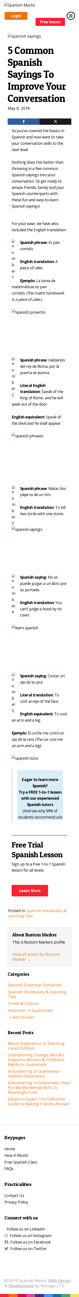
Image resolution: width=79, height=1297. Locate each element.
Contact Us (14, 1195)
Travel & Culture (23, 1003)
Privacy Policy (16, 1202)
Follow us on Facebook (30, 1242)
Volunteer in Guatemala (30, 1010)
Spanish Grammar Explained (34, 984)
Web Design (59, 1280)
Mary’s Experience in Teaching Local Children (36, 1046)
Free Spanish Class (20, 1162)
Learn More (30, 890)
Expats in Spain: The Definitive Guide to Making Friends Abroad (38, 1101)
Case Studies (22, 1017)
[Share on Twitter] (55, 121)
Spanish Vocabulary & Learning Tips (37, 913)
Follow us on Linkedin (26, 1229)
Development (21, 1285)
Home (9, 1148)
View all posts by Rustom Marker (36, 957)
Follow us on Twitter (28, 1248)
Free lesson (50, 21)
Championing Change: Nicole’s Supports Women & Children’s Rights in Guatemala (36, 1059)
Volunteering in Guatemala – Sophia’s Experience (35, 1074)
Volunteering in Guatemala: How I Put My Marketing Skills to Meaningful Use (39, 1087)
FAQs (9, 1168)
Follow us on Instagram (30, 1235)
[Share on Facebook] (24, 121)
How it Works (16, 1155)
